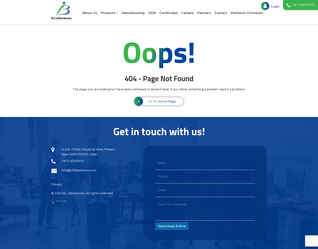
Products (108, 13)
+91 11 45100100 (73, 161)
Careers (187, 13)
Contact (220, 13)
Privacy (56, 184)
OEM (152, 13)
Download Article (172, 226)
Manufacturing (133, 13)
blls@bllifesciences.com (79, 170)
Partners (204, 13)
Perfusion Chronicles (247, 13)
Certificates (169, 13)
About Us (89, 13)
